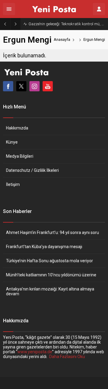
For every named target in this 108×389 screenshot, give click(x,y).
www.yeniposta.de (34, 351)
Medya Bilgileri (19, 156)
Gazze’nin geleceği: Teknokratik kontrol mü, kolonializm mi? (66, 24)
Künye (12, 142)
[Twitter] (21, 86)
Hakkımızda (17, 128)
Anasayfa (62, 39)
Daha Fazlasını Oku (67, 356)
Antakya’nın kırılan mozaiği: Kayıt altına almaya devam (50, 291)
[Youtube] (48, 86)
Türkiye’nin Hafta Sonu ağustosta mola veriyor (49, 260)
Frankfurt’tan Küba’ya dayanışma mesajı (44, 246)
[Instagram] (34, 86)
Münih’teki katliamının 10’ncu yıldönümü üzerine (51, 274)
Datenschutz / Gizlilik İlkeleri (32, 170)
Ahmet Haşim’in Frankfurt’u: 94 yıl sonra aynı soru (52, 232)
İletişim (13, 184)
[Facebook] (8, 86)
